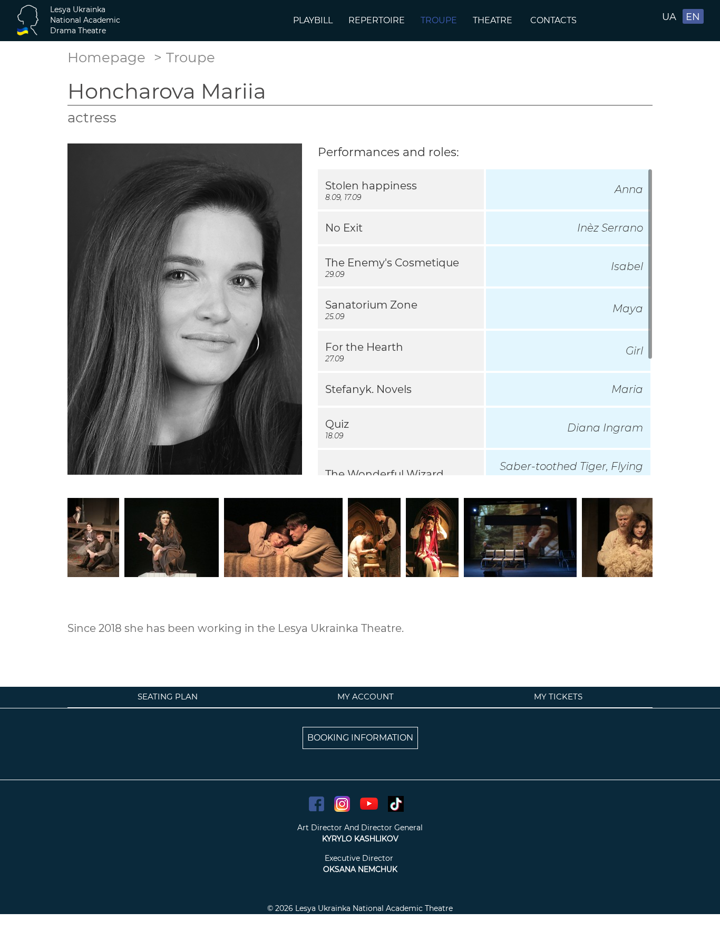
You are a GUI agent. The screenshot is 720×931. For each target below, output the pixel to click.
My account (365, 697)
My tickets (558, 697)
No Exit (344, 228)
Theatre (493, 20)
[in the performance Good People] (93, 537)
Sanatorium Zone (371, 305)
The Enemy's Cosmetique (392, 262)
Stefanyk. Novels (368, 389)
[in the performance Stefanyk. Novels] (633, 537)
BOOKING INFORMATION (360, 738)
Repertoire (376, 20)
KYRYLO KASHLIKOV (360, 838)
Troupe (439, 20)
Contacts (554, 20)
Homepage (106, 57)
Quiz (337, 424)
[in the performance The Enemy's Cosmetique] (520, 537)
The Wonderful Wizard (384, 474)
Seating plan (168, 697)
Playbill (313, 20)
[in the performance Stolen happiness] (283, 537)
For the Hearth (364, 347)
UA (669, 17)
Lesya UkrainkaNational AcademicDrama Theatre (85, 20)
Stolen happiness (371, 185)
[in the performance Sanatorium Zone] (171, 537)
